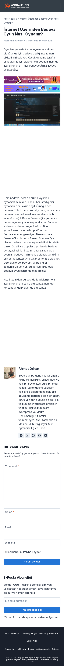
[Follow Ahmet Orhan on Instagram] (33, 435)
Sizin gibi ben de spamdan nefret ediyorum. (31, 617)
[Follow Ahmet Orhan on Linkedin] (45, 435)
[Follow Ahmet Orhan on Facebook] (21, 435)
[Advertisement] (32, 162)
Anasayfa (9, 649)
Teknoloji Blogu (29, 633)
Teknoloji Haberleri (48, 633)
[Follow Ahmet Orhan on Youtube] (39, 435)
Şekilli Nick (32, 641)
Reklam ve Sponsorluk (39, 649)
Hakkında (21, 649)
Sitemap (15, 633)
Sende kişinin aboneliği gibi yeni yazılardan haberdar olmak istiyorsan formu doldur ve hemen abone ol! (30, 588)
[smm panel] (32, 79)
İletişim (55, 649)
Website (10, 542)
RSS (7, 633)
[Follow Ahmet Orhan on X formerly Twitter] (27, 435)
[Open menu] (56, 6)
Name (9, 512)
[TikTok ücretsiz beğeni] (32, 88)
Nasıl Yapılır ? (10, 18)
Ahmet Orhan (16, 40)
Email (9, 527)
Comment (12, 466)
